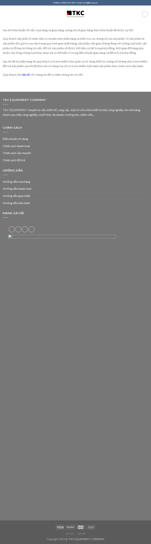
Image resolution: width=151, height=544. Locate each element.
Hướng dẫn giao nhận (16, 195)
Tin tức (70, 533)
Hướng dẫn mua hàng (16, 181)
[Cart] (145, 14)
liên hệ (26, 74)
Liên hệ (81, 533)
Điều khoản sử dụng (15, 138)
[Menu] (5, 13)
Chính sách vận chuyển (17, 153)
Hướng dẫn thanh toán (17, 188)
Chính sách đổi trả (14, 160)
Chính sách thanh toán (16, 146)
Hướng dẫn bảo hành (16, 203)
